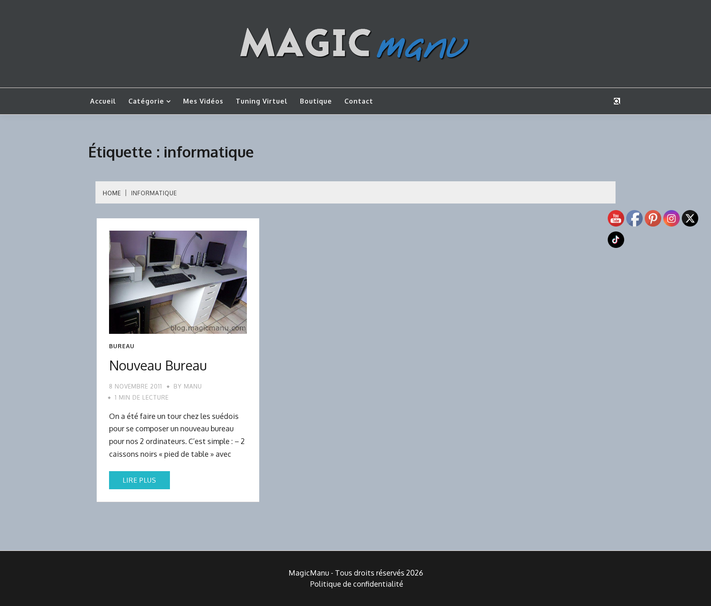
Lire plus (139, 480)
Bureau (122, 346)
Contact (358, 101)
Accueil (103, 101)
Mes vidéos (203, 101)
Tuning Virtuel (262, 101)
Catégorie (146, 101)
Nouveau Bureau (158, 365)
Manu (193, 386)
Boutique (316, 101)
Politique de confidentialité (356, 583)
